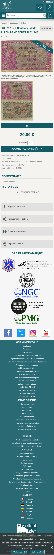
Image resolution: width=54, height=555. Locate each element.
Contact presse (27, 463)
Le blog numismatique (27, 381)
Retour (48, 28)
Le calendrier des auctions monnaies (27, 443)
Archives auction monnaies (27, 365)
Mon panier (27, 410)
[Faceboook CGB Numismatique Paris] (8, 333)
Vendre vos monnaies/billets (27, 440)
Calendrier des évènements (27, 371)
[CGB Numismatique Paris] (6, 11)
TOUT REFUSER (37, 552)
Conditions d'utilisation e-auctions (27, 479)
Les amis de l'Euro (27, 397)
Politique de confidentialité (27, 488)
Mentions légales (27, 485)
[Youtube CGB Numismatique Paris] (46, 333)
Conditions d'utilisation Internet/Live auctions (27, 482)
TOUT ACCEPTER (19, 552)
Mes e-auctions (27, 413)
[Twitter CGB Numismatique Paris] (21, 333)
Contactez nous (27, 404)
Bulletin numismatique (27, 384)
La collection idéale (27, 390)
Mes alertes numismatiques (27, 420)
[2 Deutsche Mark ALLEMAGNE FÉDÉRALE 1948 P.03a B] (27, 71)
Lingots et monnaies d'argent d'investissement (27, 362)
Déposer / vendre (15, 244)
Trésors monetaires (27, 374)
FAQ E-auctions (27, 469)
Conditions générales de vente (27, 476)
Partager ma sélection (18, 219)
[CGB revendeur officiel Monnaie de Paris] (27, 306)
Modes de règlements (27, 429)
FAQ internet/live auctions (27, 472)
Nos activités (27, 460)
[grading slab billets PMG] (27, 319)
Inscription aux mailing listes (27, 423)
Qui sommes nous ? (27, 453)
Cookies (27, 491)
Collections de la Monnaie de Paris (27, 355)
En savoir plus (27, 548)
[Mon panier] (39, 10)
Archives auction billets (27, 368)
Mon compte (27, 407)
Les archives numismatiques (27, 378)
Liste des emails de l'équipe (27, 457)
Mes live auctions (27, 417)
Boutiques (27, 346)
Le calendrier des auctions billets (27, 446)
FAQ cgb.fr (27, 466)
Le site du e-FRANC (27, 387)
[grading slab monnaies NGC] (27, 293)
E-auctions (27, 349)
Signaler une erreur (16, 206)
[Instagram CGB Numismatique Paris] (33, 333)
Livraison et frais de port (27, 426)
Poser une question (17, 231)
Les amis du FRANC (27, 393)
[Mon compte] (49, 10)
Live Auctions (27, 352)
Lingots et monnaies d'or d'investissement (27, 359)
